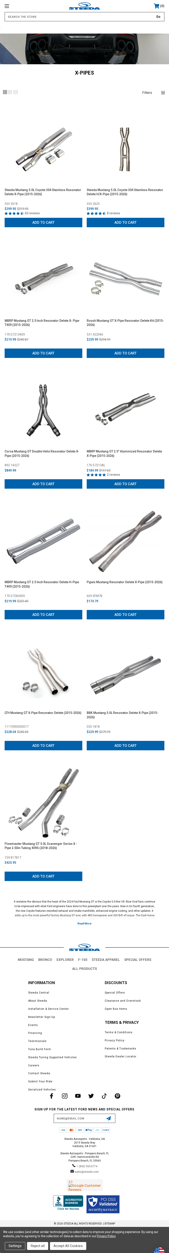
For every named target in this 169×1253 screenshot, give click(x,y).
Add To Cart (43, 222)
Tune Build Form (39, 1049)
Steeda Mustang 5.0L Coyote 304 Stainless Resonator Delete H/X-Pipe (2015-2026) (125, 192)
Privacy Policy (115, 1040)
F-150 (82, 960)
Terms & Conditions (118, 1032)
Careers (33, 1065)
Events (33, 1025)
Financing (35, 1033)
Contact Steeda (39, 1073)
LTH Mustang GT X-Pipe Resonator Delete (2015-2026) (43, 713)
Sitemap (109, 1223)
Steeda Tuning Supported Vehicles (52, 1057)
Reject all (38, 1246)
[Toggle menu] (21, 6)
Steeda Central (38, 992)
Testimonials (37, 1041)
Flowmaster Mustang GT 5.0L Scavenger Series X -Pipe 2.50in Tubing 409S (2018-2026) (41, 846)
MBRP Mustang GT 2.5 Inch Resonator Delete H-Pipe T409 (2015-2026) (42, 584)
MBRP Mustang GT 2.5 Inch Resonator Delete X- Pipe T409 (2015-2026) (42, 323)
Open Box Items (116, 1008)
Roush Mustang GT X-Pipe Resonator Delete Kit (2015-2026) (125, 323)
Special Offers (137, 960)
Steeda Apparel (106, 960)
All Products (84, 969)
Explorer (65, 960)
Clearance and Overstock (123, 1000)
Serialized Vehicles (42, 1089)
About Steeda (37, 1000)
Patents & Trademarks (120, 1048)
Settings (15, 1246)
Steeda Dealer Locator (120, 1056)
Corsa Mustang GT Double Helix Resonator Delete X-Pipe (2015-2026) (42, 454)
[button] (5, 93)
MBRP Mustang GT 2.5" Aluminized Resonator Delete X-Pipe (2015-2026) (124, 454)
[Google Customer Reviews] (84, 1185)
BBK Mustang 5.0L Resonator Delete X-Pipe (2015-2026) (122, 715)
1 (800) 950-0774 (87, 1166)
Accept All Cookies (68, 1246)
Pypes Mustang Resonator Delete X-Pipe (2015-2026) (125, 582)
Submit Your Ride (40, 1081)
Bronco (45, 960)
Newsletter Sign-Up (41, 1017)
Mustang (26, 960)
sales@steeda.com (87, 1171)
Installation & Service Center (48, 1008)
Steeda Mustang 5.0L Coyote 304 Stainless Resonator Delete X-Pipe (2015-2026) (43, 192)
